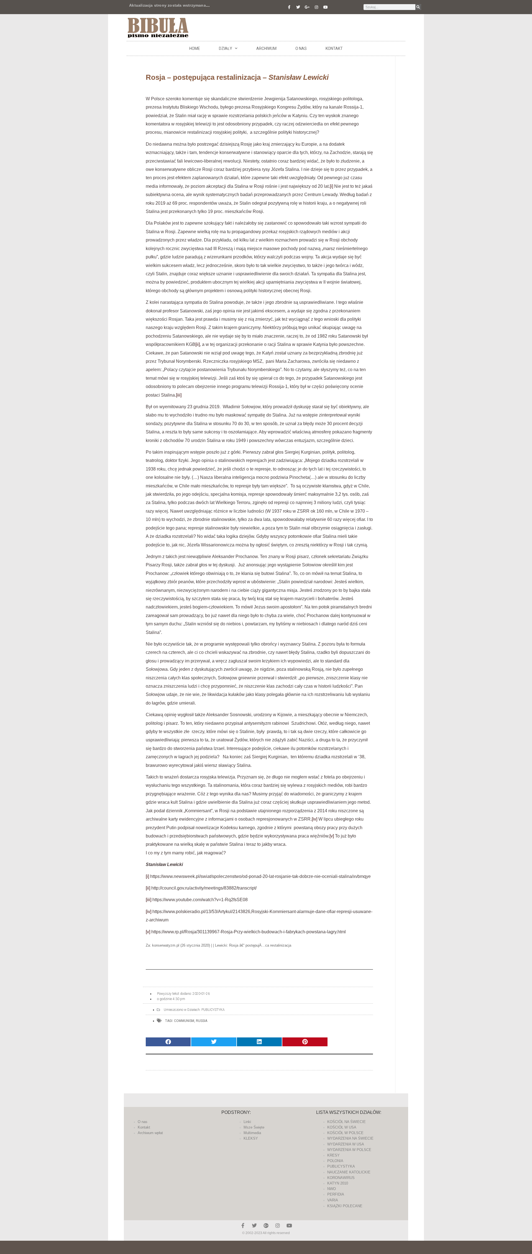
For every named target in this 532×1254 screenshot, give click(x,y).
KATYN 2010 (337, 1183)
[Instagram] (316, 7)
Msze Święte (254, 1127)
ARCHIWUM (266, 48)
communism (184, 1021)
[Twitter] (298, 7)
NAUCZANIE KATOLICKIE (348, 1172)
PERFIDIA (335, 1194)
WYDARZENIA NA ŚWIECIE (350, 1138)
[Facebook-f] (289, 7)
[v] (331, 836)
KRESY (333, 1155)
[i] (331, 186)
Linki (247, 1122)
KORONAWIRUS (341, 1178)
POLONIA (335, 1161)
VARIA (332, 1200)
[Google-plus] (266, 1225)
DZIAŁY (225, 48)
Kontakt (334, 48)
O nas (301, 48)
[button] (168, 1042)
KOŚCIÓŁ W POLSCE (345, 1133)
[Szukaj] (418, 7)
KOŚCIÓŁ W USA (341, 1127)
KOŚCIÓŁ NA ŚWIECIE (346, 1122)
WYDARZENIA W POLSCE (349, 1150)
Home (194, 48)
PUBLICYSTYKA (213, 1010)
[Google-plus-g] (307, 7)
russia (201, 1021)
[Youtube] (325, 7)
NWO (331, 1189)
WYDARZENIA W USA (345, 1144)
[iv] (314, 819)
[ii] (197, 344)
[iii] (178, 395)
